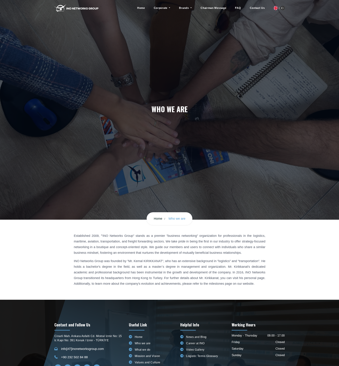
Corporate (161, 7)
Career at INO (195, 343)
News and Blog (196, 336)
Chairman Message (213, 7)
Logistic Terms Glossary (202, 356)
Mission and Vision (147, 356)
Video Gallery (195, 349)
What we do (142, 349)
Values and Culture (147, 362)
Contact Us (257, 7)
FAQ (238, 7)
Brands (184, 7)
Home (141, 7)
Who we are (143, 343)
